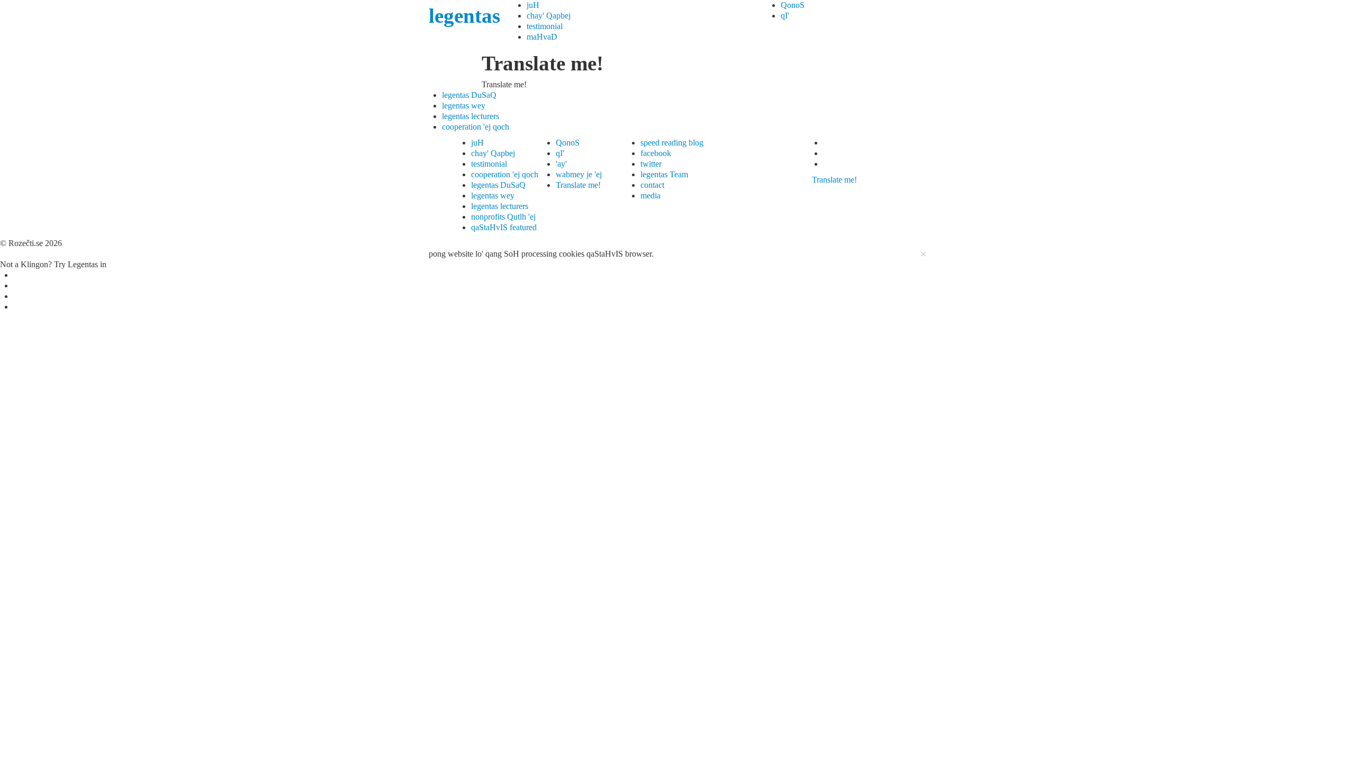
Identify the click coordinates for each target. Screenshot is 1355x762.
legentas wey (463, 105)
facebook (655, 153)
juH (533, 5)
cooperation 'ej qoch (475, 126)
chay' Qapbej (549, 15)
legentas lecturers (470, 116)
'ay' (561, 163)
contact (652, 184)
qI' (785, 15)
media (650, 195)
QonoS (793, 5)
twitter (651, 163)
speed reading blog (671, 142)
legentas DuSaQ (469, 94)
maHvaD (542, 36)
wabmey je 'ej (579, 174)
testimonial (545, 26)
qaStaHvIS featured (504, 227)
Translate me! (578, 184)
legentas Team (664, 174)
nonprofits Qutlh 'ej (503, 216)
